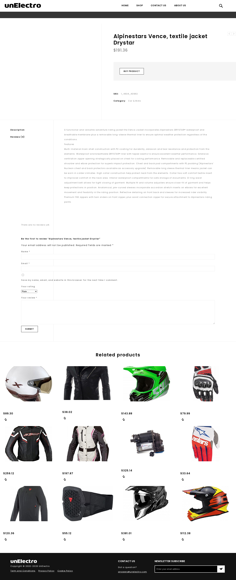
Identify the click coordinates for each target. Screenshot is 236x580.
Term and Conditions (22, 570)
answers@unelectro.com (132, 571)
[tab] (31, 129)
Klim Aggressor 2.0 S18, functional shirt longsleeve (234, 34)
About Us (180, 5)
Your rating (28, 286)
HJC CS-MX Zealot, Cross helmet (229, 34)
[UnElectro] (23, 5)
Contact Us (158, 5)
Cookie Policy (65, 570)
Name (25, 251)
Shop (139, 5)
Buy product (132, 71)
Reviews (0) (17, 137)
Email (25, 263)
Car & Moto (102, 21)
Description (17, 129)
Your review (29, 297)
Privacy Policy (46, 570)
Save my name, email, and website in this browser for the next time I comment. (69, 280)
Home (125, 5)
